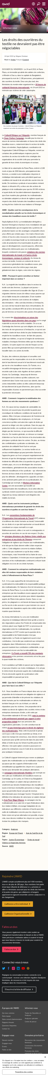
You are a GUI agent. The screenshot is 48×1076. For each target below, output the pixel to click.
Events (4, 1046)
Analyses (14, 829)
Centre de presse (30, 1022)
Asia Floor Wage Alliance (14, 800)
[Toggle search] (38, 4)
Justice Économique (16, 840)
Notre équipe (6, 1016)
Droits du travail (33, 840)
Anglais (13, 60)
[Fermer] (45, 1057)
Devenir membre (7, 1040)
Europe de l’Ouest (16, 833)
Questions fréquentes (9, 1026)
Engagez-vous (7, 1043)
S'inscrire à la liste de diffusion (18, 989)
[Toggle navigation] (44, 4)
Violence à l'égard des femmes (14, 843)
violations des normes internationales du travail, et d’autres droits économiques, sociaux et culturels (23, 255)
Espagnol (25, 60)
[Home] (5, 4)
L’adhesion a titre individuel (16, 904)
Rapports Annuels (8, 1022)
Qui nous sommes (8, 1013)
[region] (24, 1065)
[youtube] (23, 968)
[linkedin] (18, 968)
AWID (11, 846)
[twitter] (3, 968)
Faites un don (10, 949)
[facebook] (8, 968)
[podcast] (28, 968)
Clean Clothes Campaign (14, 138)
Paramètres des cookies (24, 1072)
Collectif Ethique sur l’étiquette (17, 135)
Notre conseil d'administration (12, 1019)
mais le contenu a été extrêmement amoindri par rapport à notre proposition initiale (23, 719)
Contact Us (6, 1029)
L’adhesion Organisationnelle (17, 914)
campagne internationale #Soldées (18, 773)
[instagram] (13, 968)
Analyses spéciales (31, 1018)
